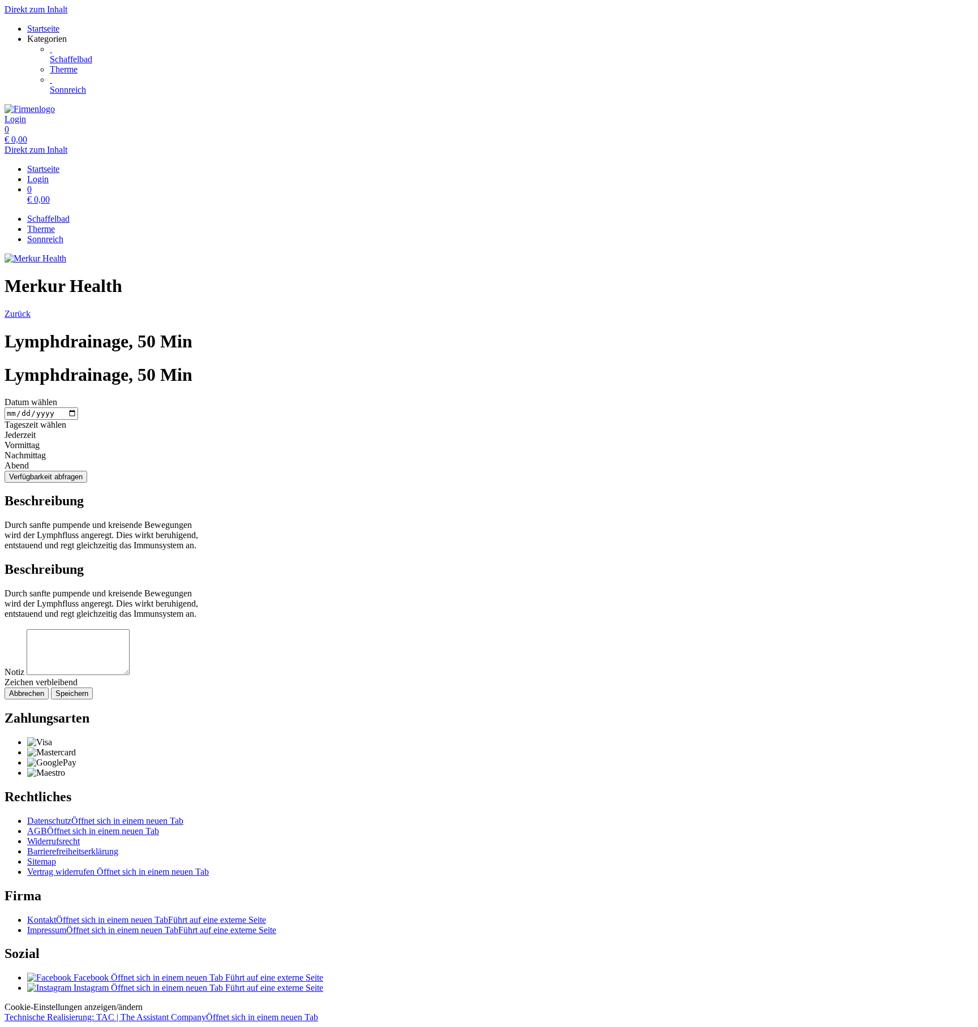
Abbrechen (26, 693)
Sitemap (41, 861)
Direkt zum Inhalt (36, 9)
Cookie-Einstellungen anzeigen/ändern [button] (74, 1007)
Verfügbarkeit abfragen (46, 476)
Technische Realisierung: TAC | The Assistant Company (161, 1017)
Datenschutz (105, 821)
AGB (93, 831)
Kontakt (146, 920)
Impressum (151, 930)
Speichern (71, 693)
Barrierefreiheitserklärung (72, 851)
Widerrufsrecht (53, 841)
